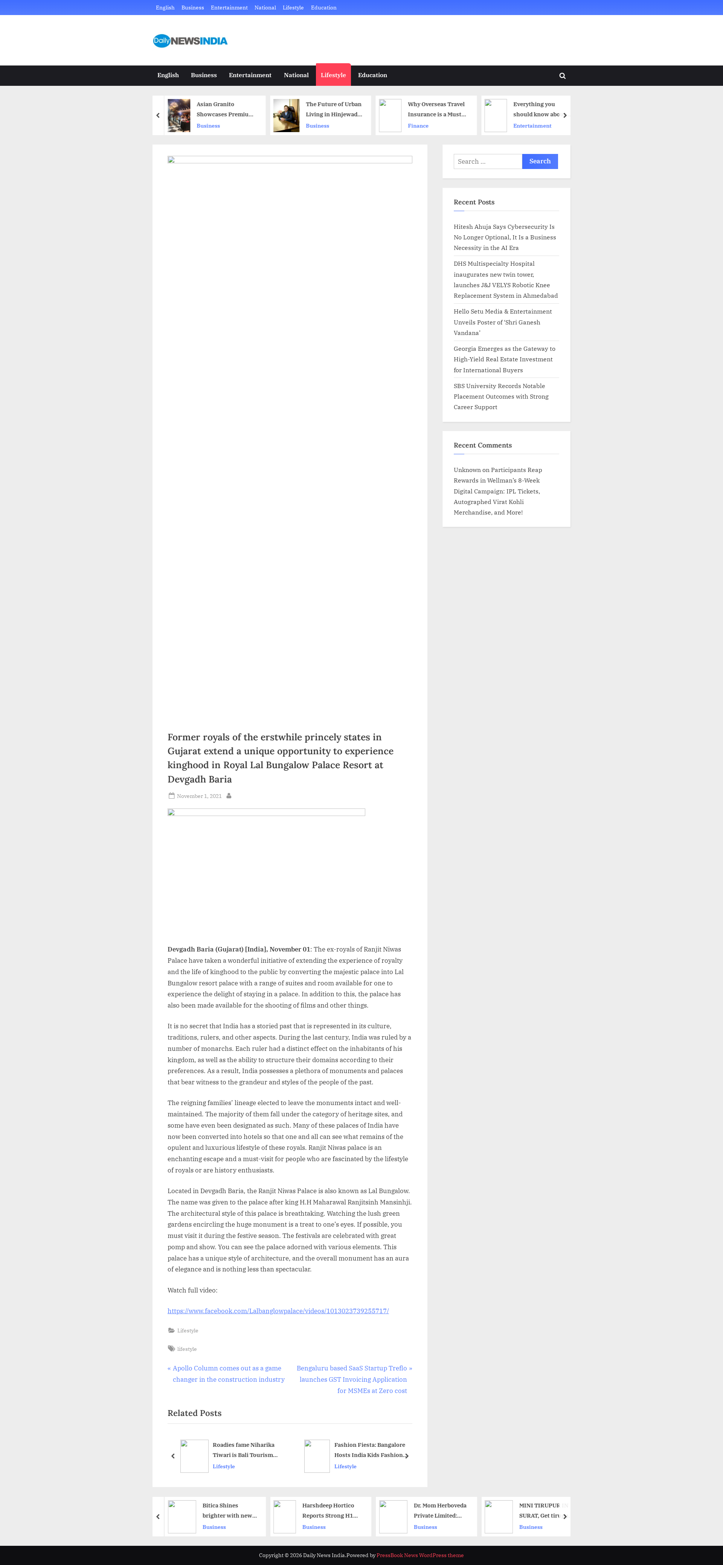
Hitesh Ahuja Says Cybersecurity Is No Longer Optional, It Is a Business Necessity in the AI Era (505, 237)
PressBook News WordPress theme (420, 1555)
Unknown (467, 469)
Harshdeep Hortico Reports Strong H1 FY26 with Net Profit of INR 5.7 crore (328, 1511)
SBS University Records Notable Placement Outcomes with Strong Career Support (501, 396)
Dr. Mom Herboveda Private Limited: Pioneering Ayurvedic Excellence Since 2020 (437, 1511)
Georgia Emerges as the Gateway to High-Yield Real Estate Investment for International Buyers (504, 359)
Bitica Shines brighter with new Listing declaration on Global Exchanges (226, 1511)
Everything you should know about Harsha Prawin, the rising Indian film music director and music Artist (537, 109)
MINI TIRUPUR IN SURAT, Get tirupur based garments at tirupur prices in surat (543, 1511)
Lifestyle (293, 7)
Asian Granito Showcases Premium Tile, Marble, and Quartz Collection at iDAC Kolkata (223, 109)
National (265, 7)
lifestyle (187, 1348)
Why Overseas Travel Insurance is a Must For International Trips (434, 109)
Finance (416, 125)
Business (193, 7)
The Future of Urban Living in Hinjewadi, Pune (331, 109)
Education (324, 7)
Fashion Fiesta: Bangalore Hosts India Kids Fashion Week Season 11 (277, 1450)
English (165, 7)
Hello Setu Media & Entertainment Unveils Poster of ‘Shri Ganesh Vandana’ (503, 321)
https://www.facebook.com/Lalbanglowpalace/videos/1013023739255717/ (278, 1311)
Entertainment (229, 7)
